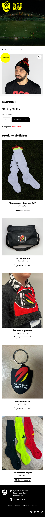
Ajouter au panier (20, 120)
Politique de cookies (30, 506)
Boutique (5, 50)
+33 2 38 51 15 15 (19, 500)
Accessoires (16, 50)
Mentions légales (14, 506)
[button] (39, 57)
